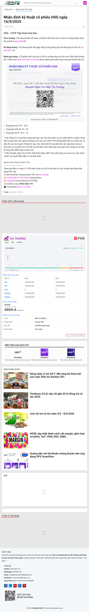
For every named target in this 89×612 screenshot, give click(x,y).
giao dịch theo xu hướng (28, 60)
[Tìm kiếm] (76, 3)
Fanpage (10, 181)
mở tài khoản (23, 178)
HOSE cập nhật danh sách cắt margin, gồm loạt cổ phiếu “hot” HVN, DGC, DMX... (57, 435)
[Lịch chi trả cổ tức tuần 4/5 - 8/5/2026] (16, 420)
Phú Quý (7, 293)
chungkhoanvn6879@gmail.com (20, 575)
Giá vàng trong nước (12, 275)
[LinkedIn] (19, 585)
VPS (26, 168)
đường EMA (18, 41)
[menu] (85, 3)
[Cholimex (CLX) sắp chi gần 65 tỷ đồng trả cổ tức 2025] (16, 400)
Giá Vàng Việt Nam (79, 336)
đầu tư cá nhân (24, 187)
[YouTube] (15, 585)
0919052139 (16, 572)
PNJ (6, 286)
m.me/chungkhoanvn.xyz (21, 578)
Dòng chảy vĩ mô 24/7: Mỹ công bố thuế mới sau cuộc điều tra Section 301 (55, 375)
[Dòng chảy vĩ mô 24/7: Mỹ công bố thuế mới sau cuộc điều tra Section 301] (16, 380)
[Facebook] (6, 585)
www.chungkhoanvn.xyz (54, 608)
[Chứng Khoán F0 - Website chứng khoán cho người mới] (11, 3)
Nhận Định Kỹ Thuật (24, 9)
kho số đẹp (44, 175)
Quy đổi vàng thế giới (12, 315)
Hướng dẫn (12, 178)
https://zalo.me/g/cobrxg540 (23, 581)
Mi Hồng (7, 297)
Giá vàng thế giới (10, 302)
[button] (83, 26)
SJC (6, 282)
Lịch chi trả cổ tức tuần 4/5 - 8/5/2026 (52, 413)
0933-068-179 (15, 569)
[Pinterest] (24, 585)
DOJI (6, 289)
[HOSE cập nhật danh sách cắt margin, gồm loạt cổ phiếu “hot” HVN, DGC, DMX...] (16, 440)
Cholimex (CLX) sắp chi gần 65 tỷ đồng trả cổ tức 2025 (56, 395)
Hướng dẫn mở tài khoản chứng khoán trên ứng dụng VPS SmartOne (57, 455)
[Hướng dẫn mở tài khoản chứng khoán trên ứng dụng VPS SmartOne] (16, 460)
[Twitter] (10, 585)
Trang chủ (8, 9)
